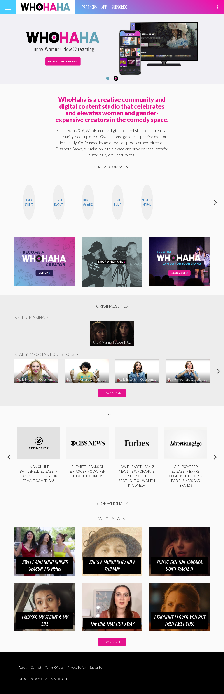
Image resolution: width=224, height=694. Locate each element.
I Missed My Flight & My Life (44, 620)
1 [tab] (107, 78)
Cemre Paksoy (58, 202)
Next (215, 202)
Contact (36, 667)
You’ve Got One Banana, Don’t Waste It (179, 565)
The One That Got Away (112, 623)
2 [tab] (116, 78)
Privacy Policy (77, 667)
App (104, 7)
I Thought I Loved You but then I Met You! (179, 620)
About (23, 667)
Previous (8, 202)
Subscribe (119, 7)
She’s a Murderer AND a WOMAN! (112, 565)
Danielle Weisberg (88, 202)
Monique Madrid (147, 202)
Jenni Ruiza (117, 202)
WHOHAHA (45, 7)
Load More (112, 393)
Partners (89, 7)
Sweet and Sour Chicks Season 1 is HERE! (44, 565)
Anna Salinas (28, 202)
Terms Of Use (54, 667)
